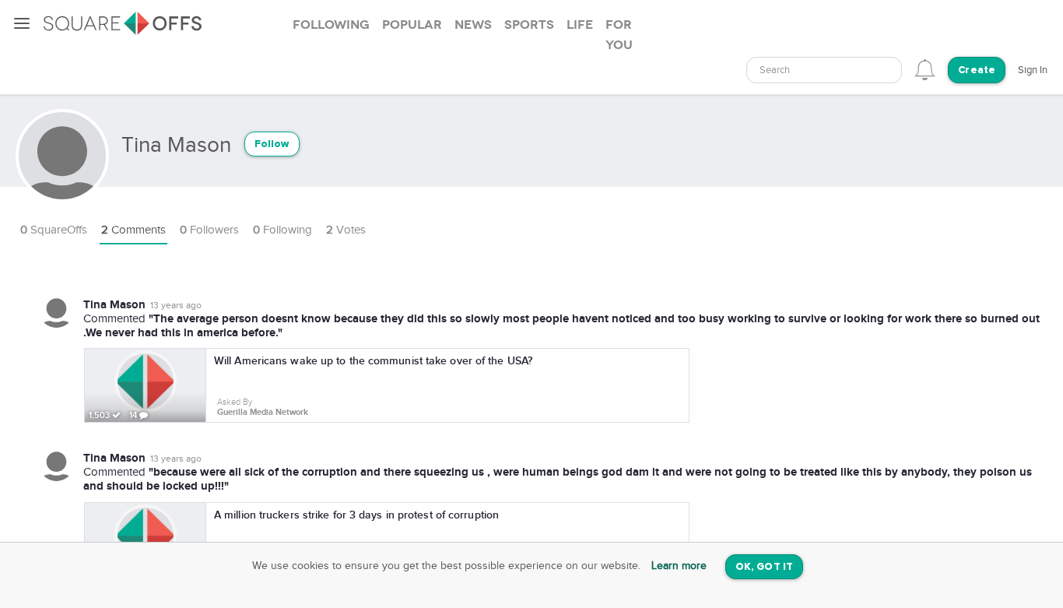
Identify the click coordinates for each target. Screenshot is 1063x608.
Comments (133, 230)
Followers (209, 230)
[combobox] (824, 70)
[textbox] (824, 70)
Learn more (679, 566)
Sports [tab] (529, 25)
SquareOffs (53, 230)
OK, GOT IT (764, 567)
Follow (271, 144)
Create (976, 70)
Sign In (1032, 70)
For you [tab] (619, 35)
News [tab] (473, 25)
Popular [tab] (412, 25)
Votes (346, 230)
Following (282, 230)
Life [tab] (580, 25)
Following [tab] (331, 25)
